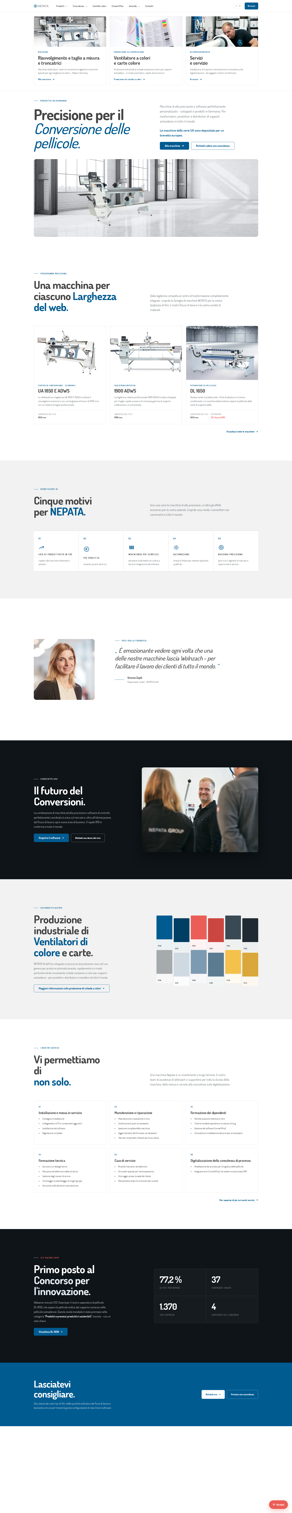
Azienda (133, 6)
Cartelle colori (99, 6)
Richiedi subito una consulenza (213, 145)
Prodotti (60, 6)
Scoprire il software (49, 838)
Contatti (149, 6)
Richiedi (251, 5)
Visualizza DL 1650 (49, 1331)
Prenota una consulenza (242, 1394)
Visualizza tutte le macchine (240, 431)
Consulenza (79, 6)
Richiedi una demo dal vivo (88, 838)
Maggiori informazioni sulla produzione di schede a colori (70, 988)
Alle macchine (172, 145)
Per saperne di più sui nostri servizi (237, 1200)
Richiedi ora (211, 1394)
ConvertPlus (118, 6)
